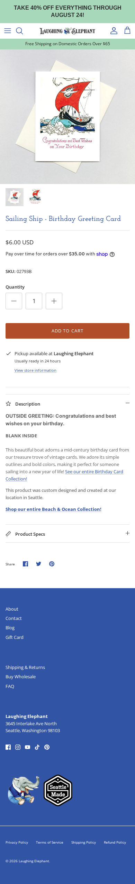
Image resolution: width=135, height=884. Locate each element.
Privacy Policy (17, 835)
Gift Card (15, 630)
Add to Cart (67, 324)
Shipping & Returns (25, 661)
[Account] (112, 24)
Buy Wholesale (21, 670)
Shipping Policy (83, 835)
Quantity (15, 280)
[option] (67, 109)
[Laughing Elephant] (67, 24)
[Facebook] (8, 740)
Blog (10, 621)
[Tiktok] (37, 740)
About (12, 602)
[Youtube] (27, 740)
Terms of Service (49, 835)
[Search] (22, 24)
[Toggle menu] (7, 24)
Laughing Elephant (34, 854)
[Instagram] (17, 740)
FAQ (10, 679)
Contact (14, 612)
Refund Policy (115, 835)
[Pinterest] (47, 740)
